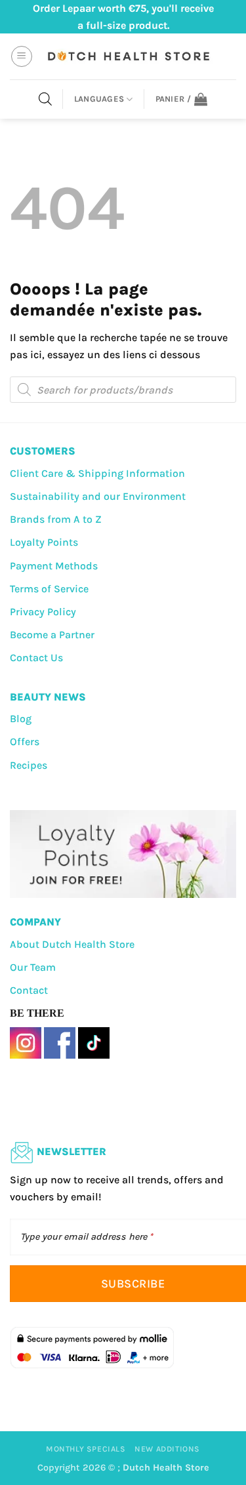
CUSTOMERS (42, 451)
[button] (21, 56)
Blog (20, 718)
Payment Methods (54, 565)
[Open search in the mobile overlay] (45, 99)
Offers (24, 741)
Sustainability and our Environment (98, 496)
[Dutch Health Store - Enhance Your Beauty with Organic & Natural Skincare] (128, 56)
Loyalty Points (44, 542)
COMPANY (35, 922)
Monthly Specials (86, 1449)
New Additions (167, 1449)
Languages (99, 99)
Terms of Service (49, 588)
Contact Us (36, 657)
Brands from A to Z (56, 519)
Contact (29, 990)
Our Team (33, 967)
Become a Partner (52, 634)
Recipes (28, 765)
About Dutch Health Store (72, 944)
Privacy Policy (43, 611)
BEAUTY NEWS (48, 697)
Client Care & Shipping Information (97, 473)
